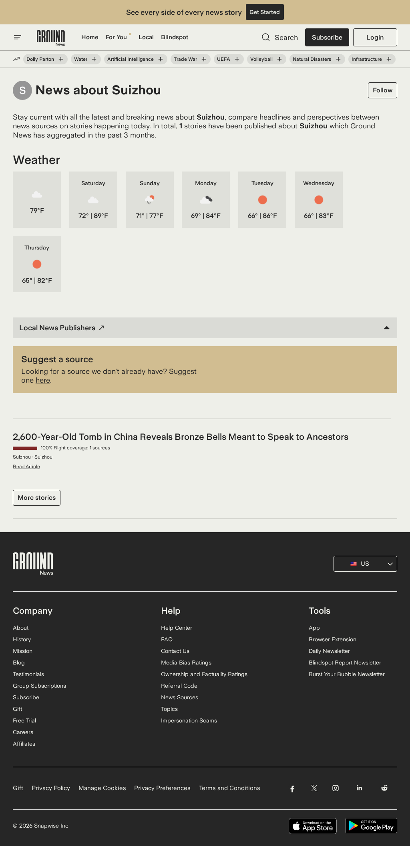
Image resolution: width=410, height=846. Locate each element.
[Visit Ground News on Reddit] (384, 788)
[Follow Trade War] (203, 59)
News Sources (179, 697)
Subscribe (327, 37)
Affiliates (24, 743)
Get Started (264, 12)
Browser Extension (332, 639)
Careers (23, 732)
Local (146, 37)
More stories (37, 497)
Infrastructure (367, 59)
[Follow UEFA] (237, 59)
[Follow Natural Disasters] (338, 59)
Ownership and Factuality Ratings (204, 674)
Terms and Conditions (229, 788)
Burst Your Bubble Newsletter (347, 674)
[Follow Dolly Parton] (60, 59)
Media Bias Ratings (186, 662)
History (22, 639)
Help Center (176, 628)
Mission (22, 651)
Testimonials (28, 674)
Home (89, 37)
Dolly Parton (40, 59)
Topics (169, 709)
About (20, 628)
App (314, 628)
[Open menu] (17, 37)
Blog (19, 662)
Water (80, 59)
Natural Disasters (312, 59)
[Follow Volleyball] (279, 59)
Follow (382, 90)
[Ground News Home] (51, 38)
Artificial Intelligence (130, 59)
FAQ (167, 639)
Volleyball (261, 59)
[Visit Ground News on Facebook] (292, 788)
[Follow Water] (94, 59)
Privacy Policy (51, 788)
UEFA (223, 59)
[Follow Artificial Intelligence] (160, 59)
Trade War (185, 59)
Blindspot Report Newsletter (345, 662)
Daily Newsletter (329, 651)
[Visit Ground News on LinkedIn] (359, 788)
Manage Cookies (102, 788)
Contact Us (175, 651)
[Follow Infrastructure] (388, 59)
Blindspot (174, 37)
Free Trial (24, 720)
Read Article (26, 466)
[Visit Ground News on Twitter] (314, 788)
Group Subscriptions (39, 685)
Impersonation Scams (189, 720)
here (43, 380)
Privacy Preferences (162, 788)
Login (375, 37)
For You (116, 37)
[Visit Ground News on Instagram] (335, 788)
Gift (17, 709)
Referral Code (179, 685)
